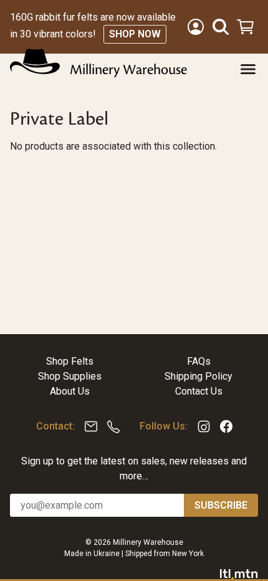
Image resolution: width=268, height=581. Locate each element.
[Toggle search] (221, 27)
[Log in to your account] (196, 27)
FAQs (199, 361)
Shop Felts (69, 361)
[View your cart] (247, 27)
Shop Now (135, 34)
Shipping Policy (198, 376)
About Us (70, 391)
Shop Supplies (70, 376)
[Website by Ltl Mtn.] (239, 574)
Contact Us (199, 391)
